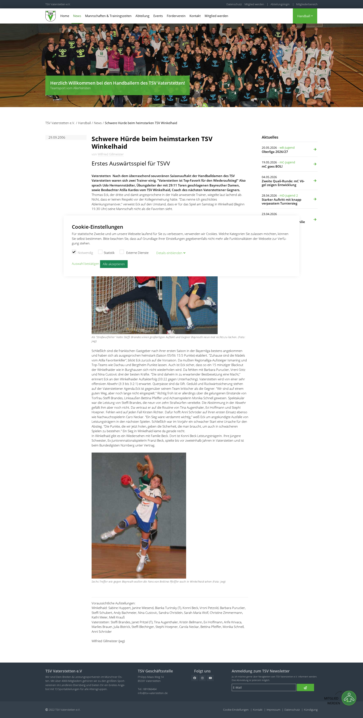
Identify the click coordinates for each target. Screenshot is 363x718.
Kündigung (311, 709)
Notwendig (85, 253)
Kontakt (195, 16)
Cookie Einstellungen (236, 709)
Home (64, 16)
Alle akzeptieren (114, 264)
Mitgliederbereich (307, 4)
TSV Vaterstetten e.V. (58, 4)
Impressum (273, 709)
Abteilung (142, 16)
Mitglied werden (254, 4)
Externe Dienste (137, 253)
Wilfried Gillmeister (111, 154)
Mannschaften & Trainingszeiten (108, 16)
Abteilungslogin (280, 4)
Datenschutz (234, 4)
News (77, 16)
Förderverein (176, 16)
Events (158, 16)
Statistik (109, 253)
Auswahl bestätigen (85, 264)
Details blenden (169, 253)
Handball (303, 16)
